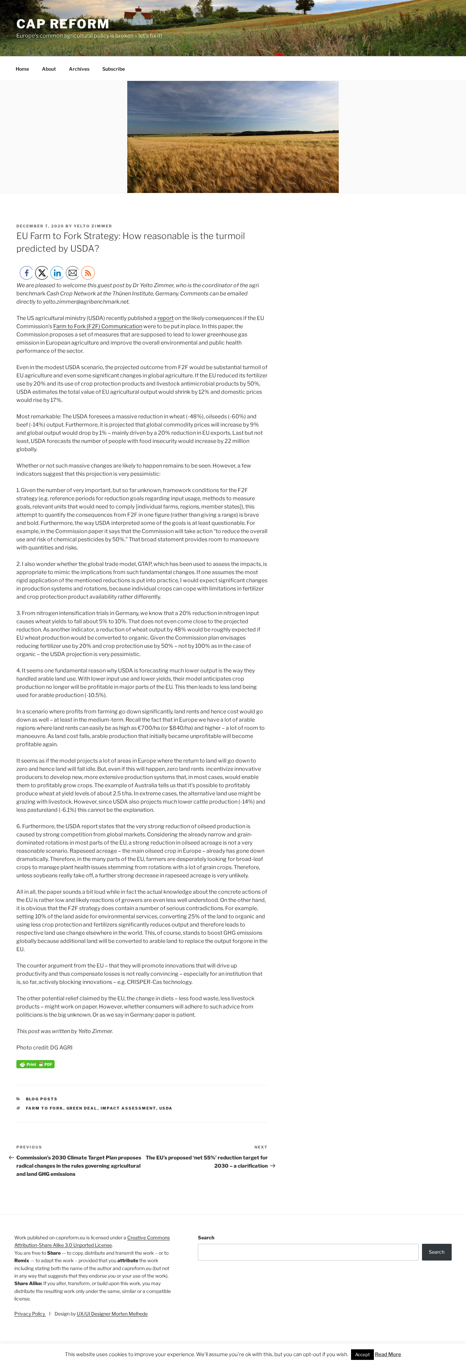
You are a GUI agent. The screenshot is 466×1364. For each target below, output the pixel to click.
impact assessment (128, 1108)
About (49, 69)
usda (166, 1108)
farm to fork (44, 1108)
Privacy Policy (30, 1314)
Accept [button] (362, 1354)
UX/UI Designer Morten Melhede (112, 1314)
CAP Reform (63, 23)
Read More (388, 1354)
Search (206, 1237)
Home (22, 69)
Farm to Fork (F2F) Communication (97, 326)
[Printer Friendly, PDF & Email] (35, 1066)
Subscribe (113, 69)
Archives (79, 69)
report (166, 318)
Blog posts (42, 1099)
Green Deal (82, 1108)
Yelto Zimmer (93, 226)
